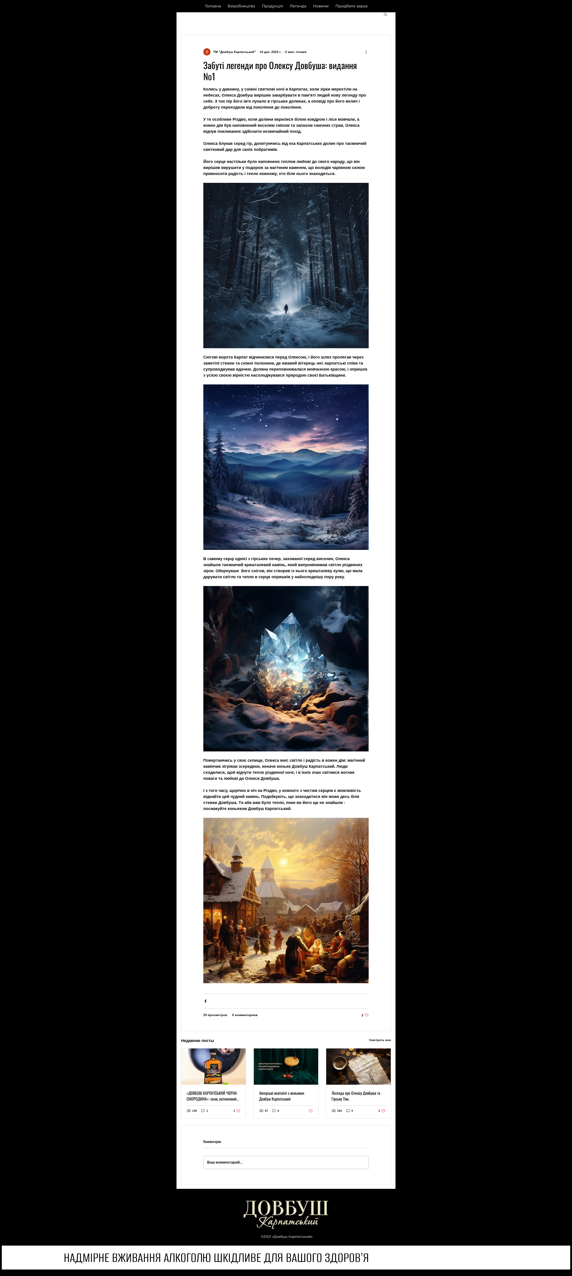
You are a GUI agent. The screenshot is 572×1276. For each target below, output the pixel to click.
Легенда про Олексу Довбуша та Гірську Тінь (356, 1096)
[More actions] (366, 52)
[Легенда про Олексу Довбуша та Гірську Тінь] (358, 1066)
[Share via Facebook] (205, 1001)
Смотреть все (380, 1040)
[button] (351, 6)
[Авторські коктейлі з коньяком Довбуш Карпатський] (286, 1066)
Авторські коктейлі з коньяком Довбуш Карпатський (281, 1096)
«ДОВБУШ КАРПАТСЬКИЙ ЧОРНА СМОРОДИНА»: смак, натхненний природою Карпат (212, 1096)
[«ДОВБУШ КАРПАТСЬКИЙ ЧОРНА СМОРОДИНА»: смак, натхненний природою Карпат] (213, 1066)
